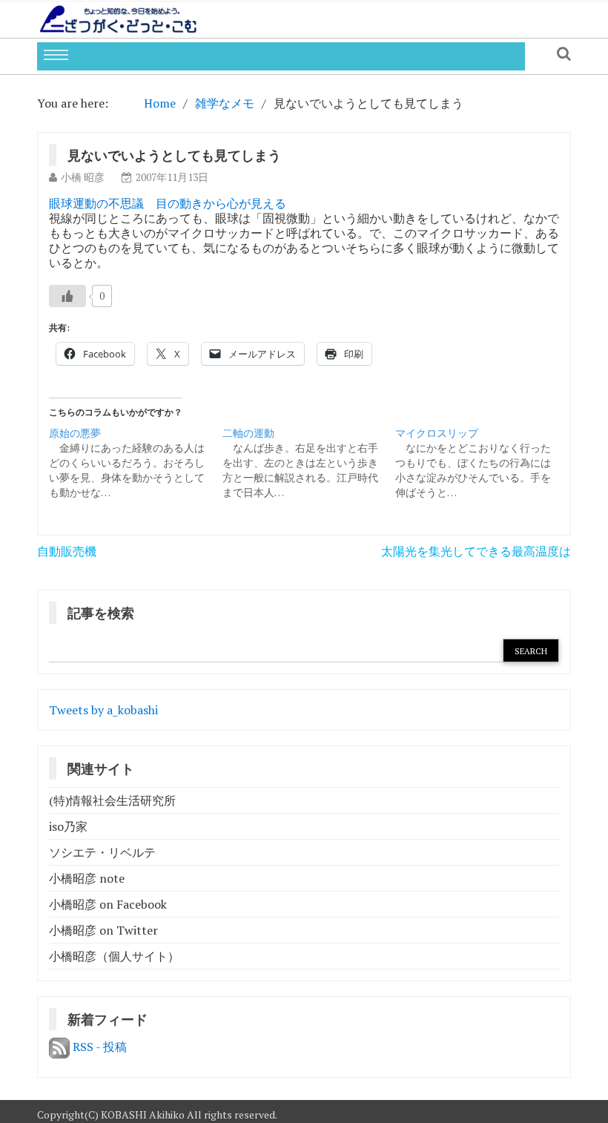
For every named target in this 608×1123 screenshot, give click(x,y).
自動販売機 (66, 551)
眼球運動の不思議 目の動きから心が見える (167, 203)
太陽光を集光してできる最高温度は (476, 551)
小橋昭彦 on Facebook (108, 904)
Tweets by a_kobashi (103, 710)
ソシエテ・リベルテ (102, 852)
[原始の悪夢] (135, 463)
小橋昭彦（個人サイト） (114, 956)
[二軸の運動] (309, 463)
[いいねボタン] (67, 296)
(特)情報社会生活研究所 (112, 800)
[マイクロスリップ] (482, 463)
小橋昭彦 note (87, 878)
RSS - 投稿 (98, 1046)
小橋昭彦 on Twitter (103, 930)
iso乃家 (68, 826)
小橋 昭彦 (83, 177)
